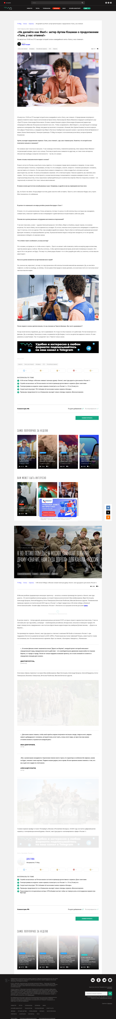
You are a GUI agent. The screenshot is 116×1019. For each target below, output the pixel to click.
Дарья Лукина (30, 859)
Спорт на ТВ (49, 1008)
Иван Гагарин (26, 44)
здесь (86, 605)
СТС (50, 48)
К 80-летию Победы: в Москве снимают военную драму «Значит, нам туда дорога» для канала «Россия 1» (55, 380)
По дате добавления (75, 408)
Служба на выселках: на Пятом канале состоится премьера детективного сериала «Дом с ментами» (53, 383)
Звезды (13, 1011)
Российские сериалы (41, 48)
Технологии (28, 1008)
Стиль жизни (33, 1011)
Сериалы (37, 1005)
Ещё (86, 8)
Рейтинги (14, 1014)
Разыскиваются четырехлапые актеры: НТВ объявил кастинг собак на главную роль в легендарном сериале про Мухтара (57, 892)
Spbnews (110, 1003)
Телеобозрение (39, 1008)
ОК (110, 993)
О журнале (22, 1014)
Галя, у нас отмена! (22, 48)
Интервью (31, 48)
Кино (44, 1005)
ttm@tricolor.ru (31, 995)
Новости (55, 48)
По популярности (90, 408)
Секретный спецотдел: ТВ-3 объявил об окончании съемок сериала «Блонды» (46, 389)
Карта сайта (14, 1018)
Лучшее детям (22, 1011)
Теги (38, 1014)
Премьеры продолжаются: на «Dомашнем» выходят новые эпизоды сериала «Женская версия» (51, 392)
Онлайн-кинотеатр (16, 1008)
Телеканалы (28, 1005)
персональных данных (106, 998)
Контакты (31, 1014)
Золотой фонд (51, 1011)
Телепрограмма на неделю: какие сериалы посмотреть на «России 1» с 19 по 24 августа (49, 386)
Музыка (42, 1011)
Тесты (20, 1005)
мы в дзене (8, 2)
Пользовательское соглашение (47, 1018)
